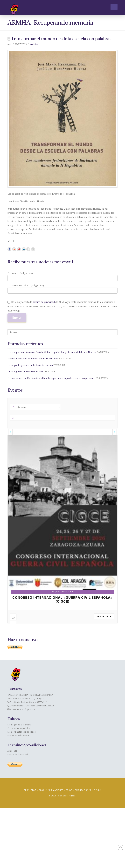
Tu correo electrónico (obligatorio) (25, 285)
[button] (114, 7)
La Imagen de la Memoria (19, 724)
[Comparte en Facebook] (9, 249)
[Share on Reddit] (14, 249)
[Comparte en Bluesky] (28, 249)
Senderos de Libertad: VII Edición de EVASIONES (32, 358)
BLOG (42, 790)
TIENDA (97, 790)
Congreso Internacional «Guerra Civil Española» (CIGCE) (62, 599)
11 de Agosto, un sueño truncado (25, 371)
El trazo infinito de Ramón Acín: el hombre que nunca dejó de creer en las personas (51, 378)
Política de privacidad (17, 754)
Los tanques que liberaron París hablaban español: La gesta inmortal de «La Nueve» (51, 352)
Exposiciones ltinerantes (18, 735)
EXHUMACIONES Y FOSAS (60, 790)
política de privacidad (44, 301)
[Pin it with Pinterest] (19, 249)
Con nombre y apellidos (18, 728)
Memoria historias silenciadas (21, 731)
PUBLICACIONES (83, 790)
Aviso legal (12, 750)
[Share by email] (33, 249)
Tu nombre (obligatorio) (20, 273)
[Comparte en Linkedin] (24, 249)
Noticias (33, 44)
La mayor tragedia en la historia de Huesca (30, 365)
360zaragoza (69, 795)
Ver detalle (104, 616)
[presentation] (10, 432)
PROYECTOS (30, 790)
